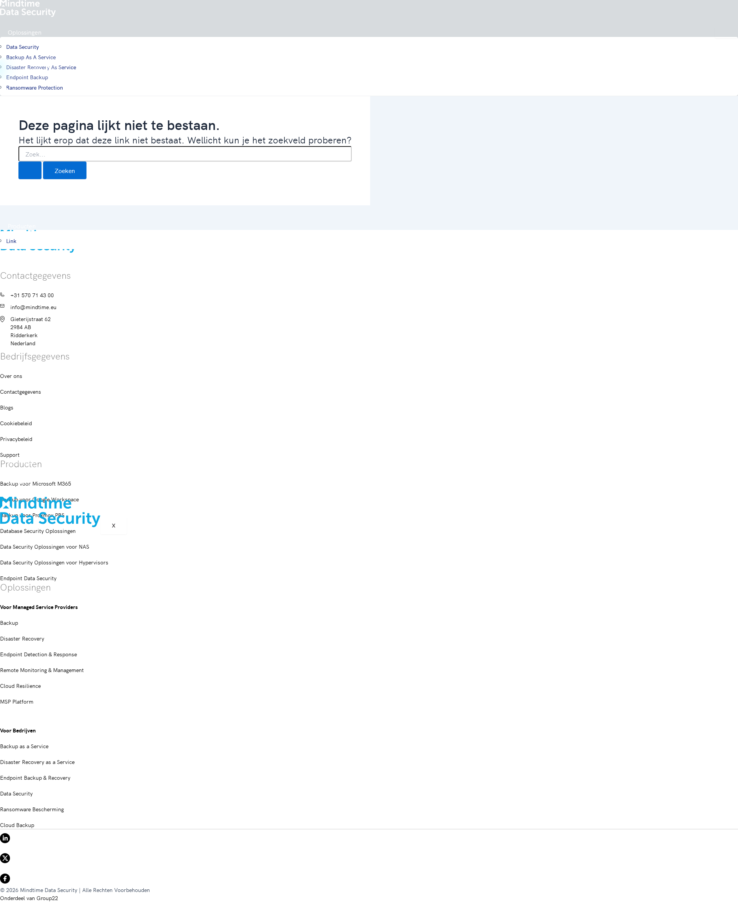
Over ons (20, 461)
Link (11, 241)
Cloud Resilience (20, 685)
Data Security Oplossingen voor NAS (44, 546)
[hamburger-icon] (726, 32)
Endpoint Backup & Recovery (35, 777)
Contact (19, 481)
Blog (14, 471)
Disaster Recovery (22, 638)
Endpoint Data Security (28, 578)
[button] (31, 69)
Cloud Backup (17, 825)
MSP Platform (16, 701)
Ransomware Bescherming (32, 809)
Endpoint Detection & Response (38, 654)
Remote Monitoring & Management (42, 670)
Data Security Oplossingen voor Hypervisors (54, 562)
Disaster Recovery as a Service (37, 762)
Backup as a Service (31, 57)
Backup (9, 622)
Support (19, 492)
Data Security (22, 46)
